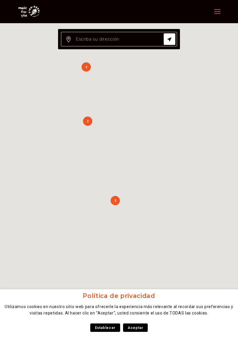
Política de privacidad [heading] (119, 295)
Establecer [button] (105, 327)
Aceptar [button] (135, 327)
